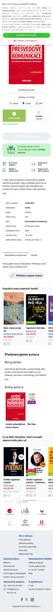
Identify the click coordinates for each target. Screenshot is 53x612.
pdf (40, 103)
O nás (31, 585)
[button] (26, 40)
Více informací (29, 30)
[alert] (26, 22)
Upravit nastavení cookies (40, 589)
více (4, 193)
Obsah (34, 255)
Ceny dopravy (24, 539)
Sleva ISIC (23, 550)
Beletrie (6, 562)
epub (15, 103)
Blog (30, 573)
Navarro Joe (31, 331)
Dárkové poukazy (26, 543)
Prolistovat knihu (26, 90)
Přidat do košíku (29, 136)
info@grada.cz (13, 589)
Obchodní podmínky (27, 547)
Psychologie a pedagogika (14, 573)
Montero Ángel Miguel (13, 334)
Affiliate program (36, 562)
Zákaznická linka (26, 554)
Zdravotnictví (9, 566)
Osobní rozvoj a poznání (13, 577)
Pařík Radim (9, 485)
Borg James (13, 362)
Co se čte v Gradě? (36, 569)
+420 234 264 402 (14, 585)
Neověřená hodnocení (15, 255)
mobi (28, 103)
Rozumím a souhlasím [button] (26, 35)
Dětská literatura (10, 569)
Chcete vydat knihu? (37, 566)
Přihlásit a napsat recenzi (29, 275)
